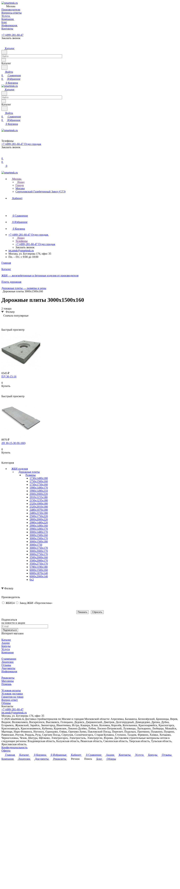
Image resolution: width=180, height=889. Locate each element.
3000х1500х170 (39, 538)
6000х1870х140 (39, 573)
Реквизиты (7, 677)
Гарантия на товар (12, 696)
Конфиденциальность (14, 747)
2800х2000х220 (39, 519)
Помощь (6, 684)
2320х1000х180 (39, 503)
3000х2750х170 (39, 554)
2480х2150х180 (39, 513)
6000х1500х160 (39, 570)
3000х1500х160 (39, 535)
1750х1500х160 (39, 481)
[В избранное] (3, 389)
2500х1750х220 (39, 516)
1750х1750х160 (39, 484)
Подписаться (10, 630)
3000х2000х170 (39, 551)
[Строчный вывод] (9, 321)
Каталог (6, 639)
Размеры (30, 475)
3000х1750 (36, 544)
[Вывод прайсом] (14, 321)
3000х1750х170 (39, 547)
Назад (20, 182)
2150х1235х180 (39, 500)
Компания (7, 652)
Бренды (6, 646)
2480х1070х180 (39, 509)
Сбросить (97, 612)
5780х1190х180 (39, 566)
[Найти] (4, 67)
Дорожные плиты (29, 471)
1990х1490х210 (39, 490)
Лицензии (7, 661)
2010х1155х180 (39, 497)
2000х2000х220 (39, 494)
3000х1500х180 (39, 541)
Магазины (7, 680)
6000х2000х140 (39, 576)
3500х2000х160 (39, 557)
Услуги (5, 649)
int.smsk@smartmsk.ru (21, 250)
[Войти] (3, 154)
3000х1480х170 (39, 532)
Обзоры (6, 703)
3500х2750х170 (39, 563)
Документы (8, 668)
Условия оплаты (11, 690)
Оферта (5, 750)
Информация (9, 671)
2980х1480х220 (39, 522)
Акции (5, 642)
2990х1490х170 (39, 528)
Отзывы (6, 665)
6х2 (32, 579)
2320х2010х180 (39, 506)
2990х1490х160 (39, 525)
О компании (8, 658)
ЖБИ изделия (19, 468)
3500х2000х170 (39, 560)
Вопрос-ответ (9, 699)
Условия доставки (12, 693)
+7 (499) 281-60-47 (12, 34)
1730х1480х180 (39, 478)
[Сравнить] (3, 393)
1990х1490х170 (39, 487)
